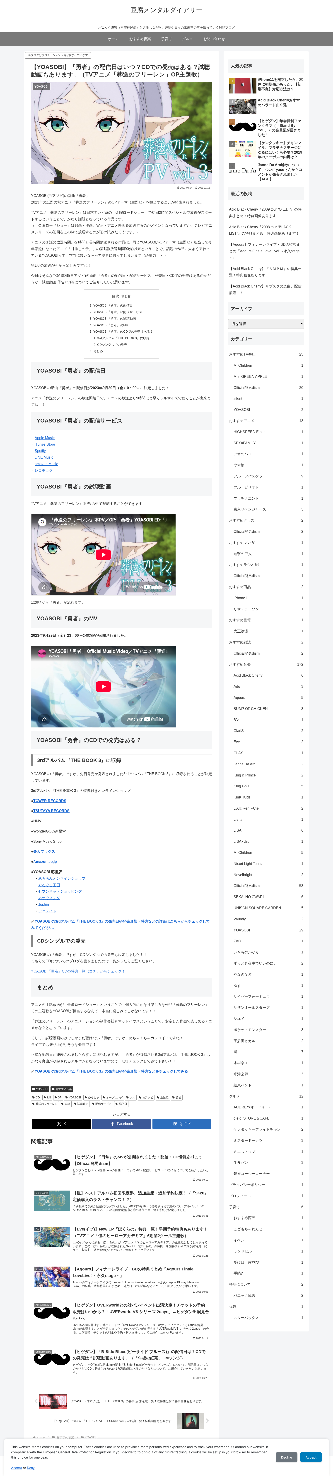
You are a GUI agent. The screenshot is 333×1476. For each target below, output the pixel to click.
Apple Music (45, 438)
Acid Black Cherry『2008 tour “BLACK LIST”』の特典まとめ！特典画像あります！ (264, 230)
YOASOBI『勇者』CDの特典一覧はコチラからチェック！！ (80, 971)
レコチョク (44, 470)
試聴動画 (82, 1103)
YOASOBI (42, 1089)
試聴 (67, 1103)
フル (132, 1097)
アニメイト (47, 911)
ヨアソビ (147, 1097)
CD (38, 1097)
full (49, 1097)
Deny (31, 1468)
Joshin (43, 904)
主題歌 (164, 1097)
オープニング (114, 1097)
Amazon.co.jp (45, 862)
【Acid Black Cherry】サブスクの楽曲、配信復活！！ (265, 289)
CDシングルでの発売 (112, 344)
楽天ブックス (44, 851)
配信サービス (103, 1103)
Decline (286, 1457)
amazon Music (46, 464)
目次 (115, 296)
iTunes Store (45, 444)
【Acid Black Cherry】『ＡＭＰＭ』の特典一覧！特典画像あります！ (265, 272)
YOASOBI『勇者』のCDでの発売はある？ (123, 331)
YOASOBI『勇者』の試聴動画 (114, 318)
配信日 (123, 1103)
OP (60, 1097)
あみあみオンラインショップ (61, 878)
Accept (16, 1468)
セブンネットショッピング (60, 891)
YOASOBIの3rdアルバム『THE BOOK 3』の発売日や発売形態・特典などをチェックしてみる (111, 1071)
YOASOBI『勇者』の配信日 (113, 305)
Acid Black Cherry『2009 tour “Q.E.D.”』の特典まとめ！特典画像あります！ (265, 212)
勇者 (178, 1097)
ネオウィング (49, 898)
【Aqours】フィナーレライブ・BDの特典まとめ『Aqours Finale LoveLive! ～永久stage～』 (264, 251)
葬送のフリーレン (47, 1103)
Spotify (40, 451)
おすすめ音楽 (64, 1089)
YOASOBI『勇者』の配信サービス (117, 312)
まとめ (98, 351)
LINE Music (44, 457)
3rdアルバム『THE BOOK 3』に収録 (123, 338)
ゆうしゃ (93, 1097)
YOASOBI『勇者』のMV (110, 325)
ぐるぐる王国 (49, 885)
